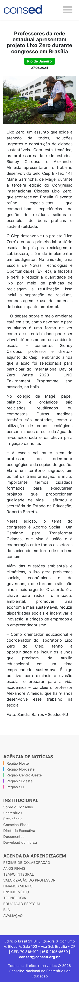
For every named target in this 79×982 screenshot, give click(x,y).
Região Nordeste (20, 769)
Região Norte (18, 763)
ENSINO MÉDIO (16, 892)
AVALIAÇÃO (13, 915)
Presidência (12, 819)
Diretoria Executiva (19, 830)
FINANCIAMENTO (17, 886)
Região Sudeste (19, 781)
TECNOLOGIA (14, 898)
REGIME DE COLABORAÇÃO (26, 862)
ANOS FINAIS (14, 868)
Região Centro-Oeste (24, 775)
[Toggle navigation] (67, 9)
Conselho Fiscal (16, 825)
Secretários (12, 813)
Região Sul (15, 787)
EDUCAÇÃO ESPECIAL (22, 904)
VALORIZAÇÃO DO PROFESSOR (29, 880)
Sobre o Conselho (18, 807)
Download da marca (20, 842)
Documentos (13, 836)
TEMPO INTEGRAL (18, 874)
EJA (6, 910)
